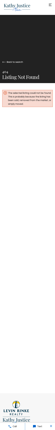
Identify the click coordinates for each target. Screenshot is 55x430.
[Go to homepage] (27, 7)
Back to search (15, 62)
